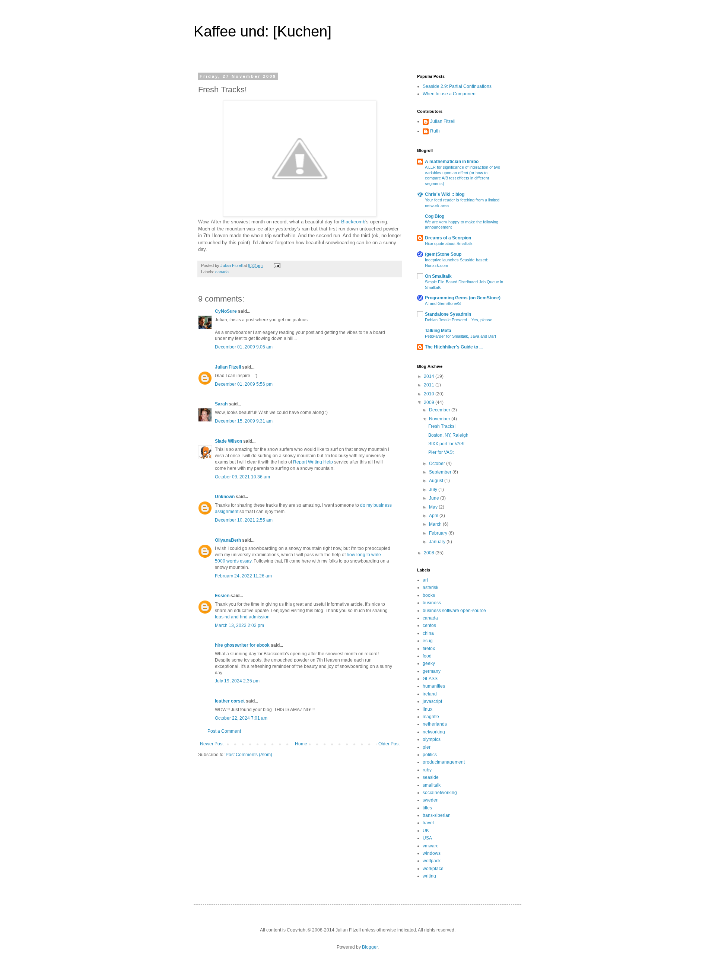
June (434, 498)
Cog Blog (434, 216)
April (434, 515)
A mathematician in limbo (452, 161)
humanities (434, 686)
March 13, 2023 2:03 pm (239, 625)
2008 (429, 552)
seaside (431, 777)
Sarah (221, 404)
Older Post (389, 743)
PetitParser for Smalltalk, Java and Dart (460, 336)
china (428, 633)
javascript (432, 701)
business (432, 602)
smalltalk (432, 785)
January (438, 541)
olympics (432, 739)
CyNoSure (226, 311)
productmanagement (444, 762)
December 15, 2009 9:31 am (244, 421)
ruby (427, 770)
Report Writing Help (313, 462)
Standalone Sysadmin (448, 314)
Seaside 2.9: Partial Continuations (457, 86)
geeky (429, 663)
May (434, 507)
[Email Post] (277, 265)
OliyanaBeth (228, 540)
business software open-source (454, 610)
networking (434, 732)
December (440, 410)
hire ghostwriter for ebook (242, 645)
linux (427, 709)
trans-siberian (437, 815)
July (433, 489)
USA (427, 838)
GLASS (430, 678)
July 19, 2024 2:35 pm (237, 681)
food (427, 656)
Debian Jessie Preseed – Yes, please (458, 320)
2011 (429, 385)
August (436, 480)
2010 (429, 393)
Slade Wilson (228, 441)
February (438, 533)
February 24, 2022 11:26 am (243, 576)
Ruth (435, 131)
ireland (430, 694)
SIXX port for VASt (446, 443)
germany (432, 671)
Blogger (370, 947)
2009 (429, 402)
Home (301, 743)
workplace (433, 868)
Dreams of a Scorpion (448, 238)
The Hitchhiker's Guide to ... (454, 347)
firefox (429, 648)
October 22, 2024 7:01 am (241, 718)
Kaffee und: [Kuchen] (262, 31)
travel (428, 822)
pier (426, 747)
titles (427, 807)
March (436, 524)
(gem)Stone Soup (443, 254)
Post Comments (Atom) (249, 754)
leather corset (230, 701)
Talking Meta (438, 330)
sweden (431, 800)
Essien (222, 595)
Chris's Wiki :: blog (444, 194)
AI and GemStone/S (443, 303)
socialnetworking (440, 792)
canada (222, 272)
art (425, 580)
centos (429, 625)
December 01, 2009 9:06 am (244, 347)
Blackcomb (353, 221)
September (440, 472)
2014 (429, 376)
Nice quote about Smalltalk (449, 243)
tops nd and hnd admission (242, 617)
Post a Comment (224, 731)
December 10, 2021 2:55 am (244, 520)
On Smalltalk (438, 276)
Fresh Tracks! (441, 426)
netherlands (435, 724)
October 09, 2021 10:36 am (242, 477)
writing (429, 876)
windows (432, 853)
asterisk (430, 587)
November (440, 418)
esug (428, 640)
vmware (431, 845)
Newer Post (211, 743)
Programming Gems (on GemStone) (462, 297)
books (429, 595)
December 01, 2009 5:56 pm (244, 384)
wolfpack (432, 860)
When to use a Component (450, 93)
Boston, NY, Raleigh (448, 435)
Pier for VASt (441, 452)
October (437, 463)
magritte (431, 716)
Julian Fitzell (228, 367)
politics (430, 754)
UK (426, 830)
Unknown (225, 496)
